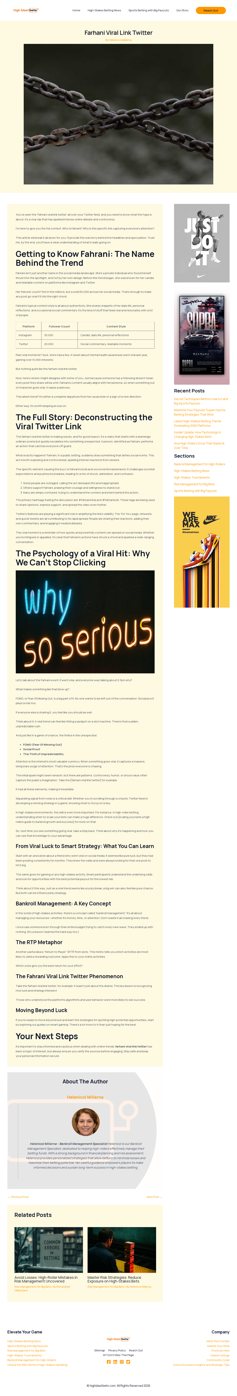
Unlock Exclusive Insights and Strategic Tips (201, 1365)
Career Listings (220, 1355)
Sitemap (99, 1350)
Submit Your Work (218, 1346)
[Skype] (122, 1362)
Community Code (218, 1360)
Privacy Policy (117, 1350)
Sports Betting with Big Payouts (195, 491)
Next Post (155, 1196)
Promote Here (221, 1350)
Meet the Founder (218, 1341)
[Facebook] (109, 1362)
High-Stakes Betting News (192, 471)
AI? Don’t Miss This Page (118, 1355)
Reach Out (136, 1350)
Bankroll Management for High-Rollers (199, 464)
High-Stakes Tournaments (192, 477)
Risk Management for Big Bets (32, 1286)
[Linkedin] (115, 1362)
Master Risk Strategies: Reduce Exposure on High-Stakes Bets (114, 1279)
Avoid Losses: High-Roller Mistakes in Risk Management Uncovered (46, 1279)
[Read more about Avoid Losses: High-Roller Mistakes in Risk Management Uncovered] (48, 1250)
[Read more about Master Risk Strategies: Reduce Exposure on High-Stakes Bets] (122, 1250)
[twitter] (128, 1362)
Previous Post (18, 1196)
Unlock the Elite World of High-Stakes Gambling (37, 1365)
